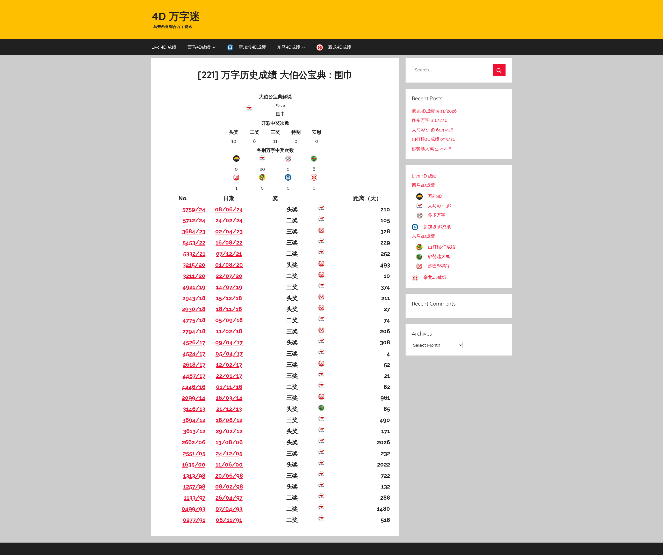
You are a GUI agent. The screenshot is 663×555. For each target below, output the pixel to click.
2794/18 (193, 331)
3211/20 (194, 275)
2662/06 (193, 442)
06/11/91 (229, 519)
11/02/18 (229, 331)
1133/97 (194, 497)
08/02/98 (229, 486)
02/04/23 (229, 231)
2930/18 (193, 309)
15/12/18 (229, 298)
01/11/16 (229, 386)
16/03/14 (229, 397)
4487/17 (194, 375)
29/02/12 (229, 431)
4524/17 (194, 353)
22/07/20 (229, 275)
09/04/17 (229, 342)
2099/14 (193, 397)
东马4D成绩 (288, 47)
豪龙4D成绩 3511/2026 (434, 111)
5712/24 (194, 220)
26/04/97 (228, 497)
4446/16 (193, 386)
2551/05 (194, 453)
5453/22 (194, 242)
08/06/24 (229, 209)
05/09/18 (229, 320)
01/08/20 (229, 264)
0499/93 (193, 508)
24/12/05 (229, 453)
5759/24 (193, 209)
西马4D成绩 (199, 47)
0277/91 (194, 519)
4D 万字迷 (175, 16)
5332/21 (194, 253)
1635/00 (193, 464)
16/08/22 (228, 242)
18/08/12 (229, 420)
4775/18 (194, 320)
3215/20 (194, 264)
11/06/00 (229, 464)
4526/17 (194, 342)
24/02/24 (229, 220)
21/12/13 (229, 408)
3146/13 (194, 408)
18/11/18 (229, 309)
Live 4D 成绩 (164, 47)
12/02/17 (229, 364)
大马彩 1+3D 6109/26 (432, 129)
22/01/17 (229, 375)
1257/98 (194, 486)
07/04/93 (228, 508)
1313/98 (194, 475)
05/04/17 (229, 353)
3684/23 (193, 231)
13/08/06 (229, 442)
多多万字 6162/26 (429, 120)
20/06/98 (229, 475)
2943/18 (193, 298)
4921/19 (194, 287)
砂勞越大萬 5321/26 (431, 148)
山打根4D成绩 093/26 (433, 139)
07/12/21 (229, 253)
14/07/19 (229, 287)
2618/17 (194, 364)
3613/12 (194, 431)
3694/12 (193, 420)
